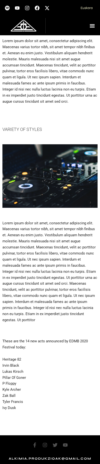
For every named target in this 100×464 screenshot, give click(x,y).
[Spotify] (7, 8)
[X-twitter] (47, 8)
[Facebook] (37, 8)
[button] (92, 26)
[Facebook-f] (34, 445)
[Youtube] (17, 8)
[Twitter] (55, 445)
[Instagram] (27, 8)
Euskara (87, 8)
